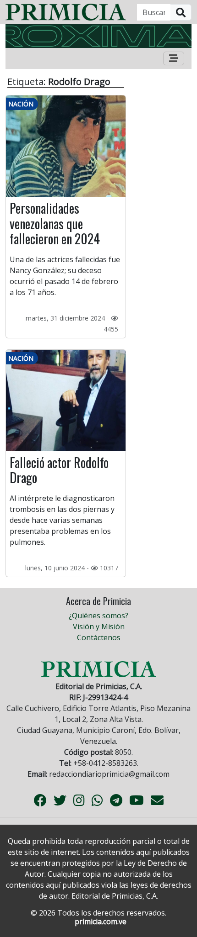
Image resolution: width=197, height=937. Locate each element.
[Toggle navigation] (173, 58)
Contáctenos (98, 637)
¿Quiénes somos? (98, 616)
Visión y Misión (99, 626)
